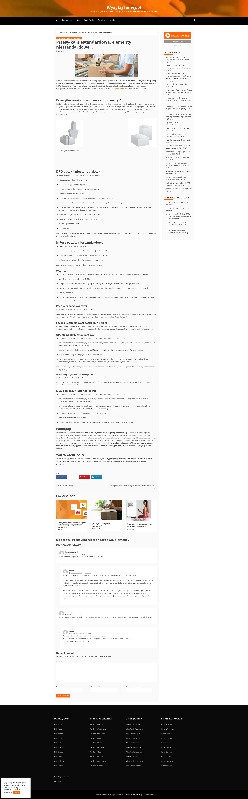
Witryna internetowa (133, 687)
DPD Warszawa (59, 729)
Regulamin (58, 781)
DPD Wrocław (59, 734)
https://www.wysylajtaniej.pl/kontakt (76, 641)
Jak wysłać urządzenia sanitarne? (102, 525)
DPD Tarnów (58, 766)
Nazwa (58, 687)
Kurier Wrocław (166, 734)
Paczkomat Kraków (97, 724)
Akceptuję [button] (16, 792)
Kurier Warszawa (167, 729)
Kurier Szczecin (166, 752)
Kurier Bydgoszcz (167, 761)
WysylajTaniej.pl (124, 7)
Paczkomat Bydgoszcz (98, 761)
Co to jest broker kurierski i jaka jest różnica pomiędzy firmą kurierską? (72, 524)
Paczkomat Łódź (96, 743)
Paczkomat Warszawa (98, 729)
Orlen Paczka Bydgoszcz (134, 761)
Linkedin (97, 477)
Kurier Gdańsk (166, 747)
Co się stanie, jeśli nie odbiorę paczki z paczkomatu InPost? (176, 224)
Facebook (62, 477)
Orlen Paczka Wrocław (134, 734)
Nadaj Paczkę (89, 20)
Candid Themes (148, 795)
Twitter (74, 477)
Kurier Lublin (166, 756)
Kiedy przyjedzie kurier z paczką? (177, 128)
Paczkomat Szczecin (97, 752)
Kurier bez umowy (66, 486)
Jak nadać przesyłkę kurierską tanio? (179, 189)
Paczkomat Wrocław (97, 734)
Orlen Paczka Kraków (133, 724)
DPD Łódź (57, 743)
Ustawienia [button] (8, 792)
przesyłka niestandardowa (74, 38)
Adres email (95, 687)
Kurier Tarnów (166, 766)
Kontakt (112, 20)
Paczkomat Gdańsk (97, 747)
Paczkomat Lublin (96, 756)
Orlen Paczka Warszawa (134, 729)
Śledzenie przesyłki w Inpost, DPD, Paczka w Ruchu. (139, 525)
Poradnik (101, 20)
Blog (78, 20)
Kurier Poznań (166, 738)
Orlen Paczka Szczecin (134, 752)
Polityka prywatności (61, 777)
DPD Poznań (58, 738)
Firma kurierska (61, 38)
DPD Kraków (58, 724)
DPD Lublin (58, 756)
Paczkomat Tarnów (97, 766)
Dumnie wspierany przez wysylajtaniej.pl (109, 795)
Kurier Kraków (166, 724)
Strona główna (67, 20)
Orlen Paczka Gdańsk (133, 747)
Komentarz (61, 661)
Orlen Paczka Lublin (133, 756)
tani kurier (120, 89)
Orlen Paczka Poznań (133, 738)
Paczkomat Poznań (97, 738)
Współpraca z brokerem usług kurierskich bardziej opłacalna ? (132, 486)
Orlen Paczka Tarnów (133, 766)
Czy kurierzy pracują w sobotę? (177, 122)
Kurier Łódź (165, 743)
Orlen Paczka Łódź (132, 743)
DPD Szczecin (59, 752)
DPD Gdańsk (58, 747)
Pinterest (85, 477)
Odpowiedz (84, 554)
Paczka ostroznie (71, 552)
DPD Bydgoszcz (60, 761)
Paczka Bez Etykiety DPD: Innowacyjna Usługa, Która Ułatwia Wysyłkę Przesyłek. (178, 76)
